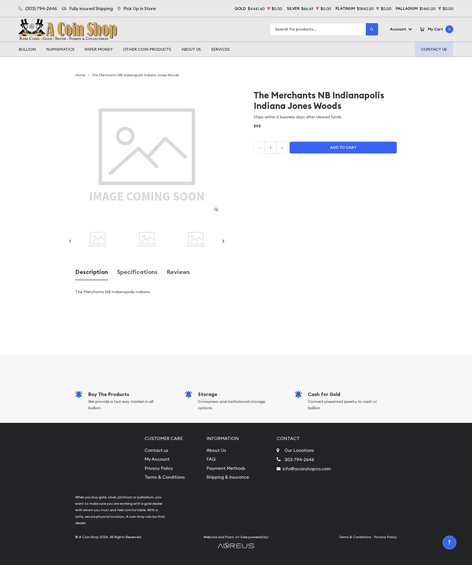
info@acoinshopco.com (306, 469)
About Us (191, 49)
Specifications (137, 272)
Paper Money (99, 49)
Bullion (27, 49)
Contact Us (434, 49)
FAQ (211, 459)
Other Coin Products (147, 49)
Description (91, 272)
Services (220, 49)
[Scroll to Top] (450, 543)
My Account (157, 459)
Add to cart (343, 147)
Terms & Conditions (165, 477)
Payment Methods (225, 468)
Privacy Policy (159, 468)
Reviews (178, 272)
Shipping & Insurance (227, 477)
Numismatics (60, 49)
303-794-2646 (299, 459)
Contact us (156, 450)
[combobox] (318, 29)
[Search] (372, 29)
